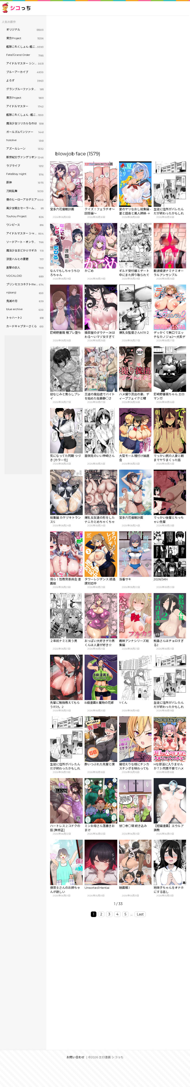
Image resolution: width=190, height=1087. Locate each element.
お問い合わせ (75, 1057)
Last (140, 914)
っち (20, 8)
